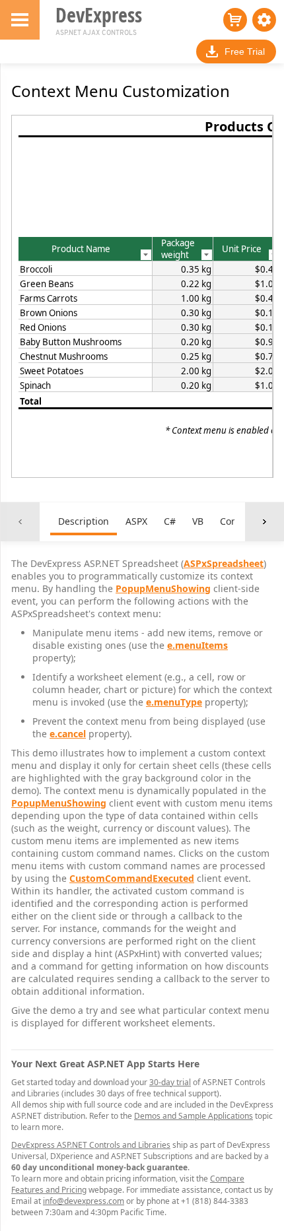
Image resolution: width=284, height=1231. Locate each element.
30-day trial (170, 1082)
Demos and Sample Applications (193, 1115)
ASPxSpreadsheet (224, 563)
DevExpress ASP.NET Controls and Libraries (90, 1144)
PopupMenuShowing (163, 588)
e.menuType (174, 702)
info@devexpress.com (83, 1201)
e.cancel (68, 733)
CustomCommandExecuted (131, 878)
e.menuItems (197, 645)
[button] (264, 20)
